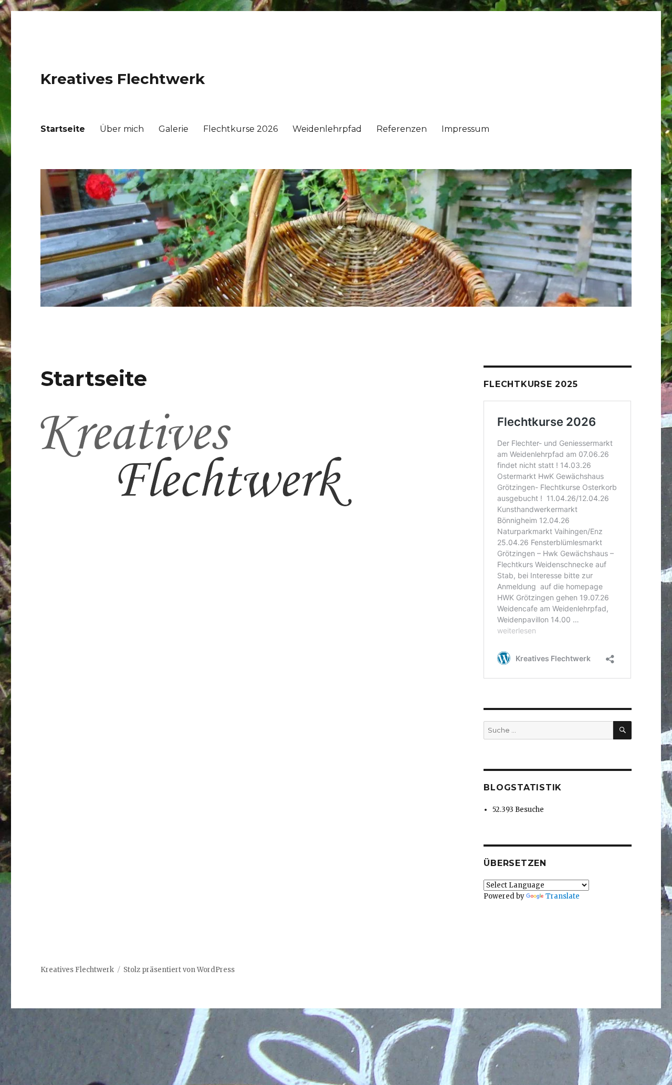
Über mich (122, 129)
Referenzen (401, 129)
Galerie (173, 129)
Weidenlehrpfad (327, 129)
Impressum (465, 129)
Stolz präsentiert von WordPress (179, 969)
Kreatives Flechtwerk (122, 79)
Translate (562, 896)
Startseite (62, 129)
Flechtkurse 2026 (240, 129)
